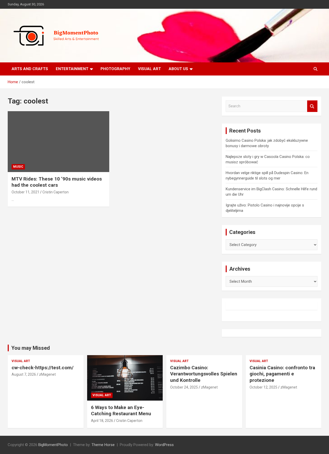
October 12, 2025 (263, 387)
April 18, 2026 (102, 421)
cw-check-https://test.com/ (43, 368)
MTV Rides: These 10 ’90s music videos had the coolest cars (57, 182)
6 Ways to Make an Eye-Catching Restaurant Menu (121, 410)
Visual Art (149, 69)
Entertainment (72, 69)
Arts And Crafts (30, 69)
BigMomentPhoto (53, 444)
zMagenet (47, 374)
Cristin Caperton (55, 192)
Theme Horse (103, 444)
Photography (115, 69)
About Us (178, 69)
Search (312, 106)
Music (18, 166)
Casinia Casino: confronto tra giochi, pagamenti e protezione (282, 374)
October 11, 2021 (25, 192)
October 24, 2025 (184, 387)
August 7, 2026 (24, 374)
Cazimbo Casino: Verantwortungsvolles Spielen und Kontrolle (203, 374)
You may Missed (30, 348)
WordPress (164, 444)
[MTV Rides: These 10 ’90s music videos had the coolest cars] (58, 141)
